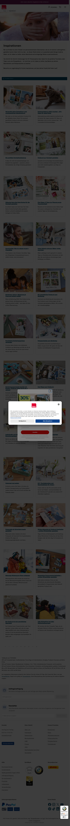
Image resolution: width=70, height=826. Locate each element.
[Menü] (67, 807)
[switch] (64, 817)
